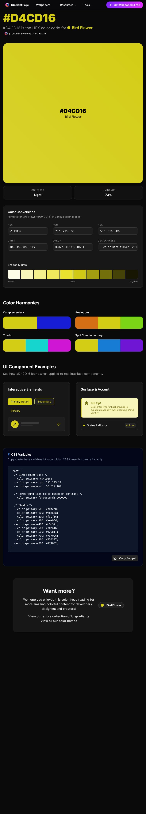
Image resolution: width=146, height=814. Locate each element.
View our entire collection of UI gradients (58, 616)
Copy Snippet (127, 558)
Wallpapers (43, 4)
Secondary (44, 401)
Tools (86, 4)
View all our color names (58, 621)
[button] (14, 274)
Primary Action (20, 401)
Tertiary (15, 410)
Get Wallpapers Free (127, 4)
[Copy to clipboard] (45, 231)
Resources (66, 4)
